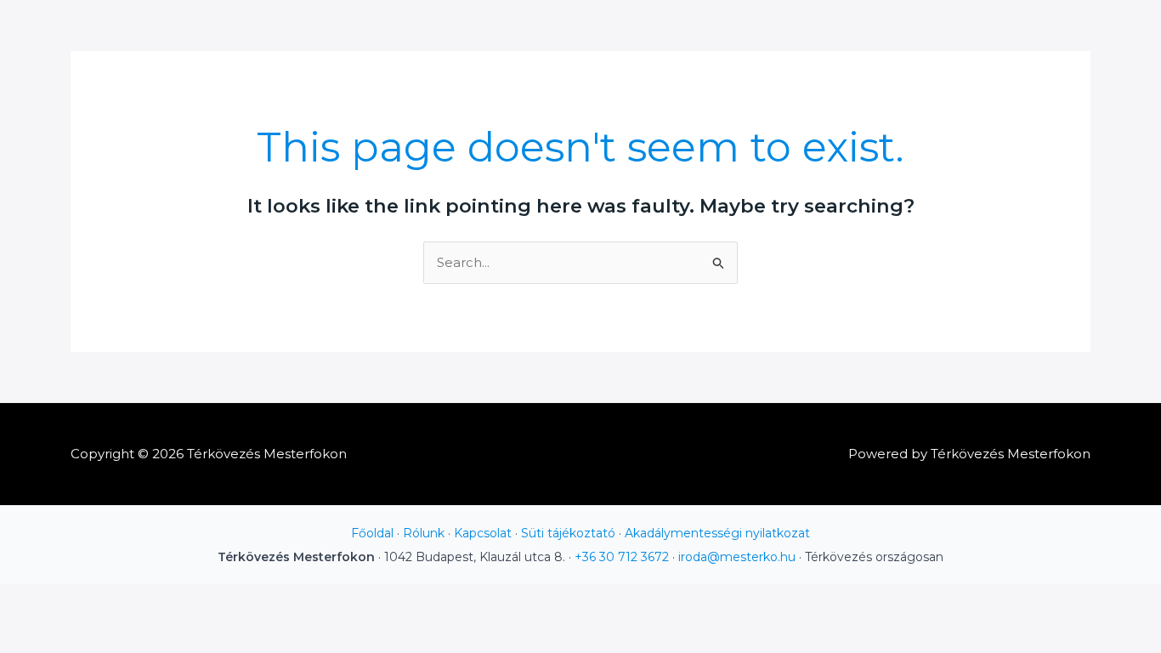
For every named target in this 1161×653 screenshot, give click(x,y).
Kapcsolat (483, 533)
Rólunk (424, 533)
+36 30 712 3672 (622, 557)
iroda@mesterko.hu (737, 557)
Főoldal (372, 533)
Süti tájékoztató (568, 533)
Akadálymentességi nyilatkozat (717, 533)
